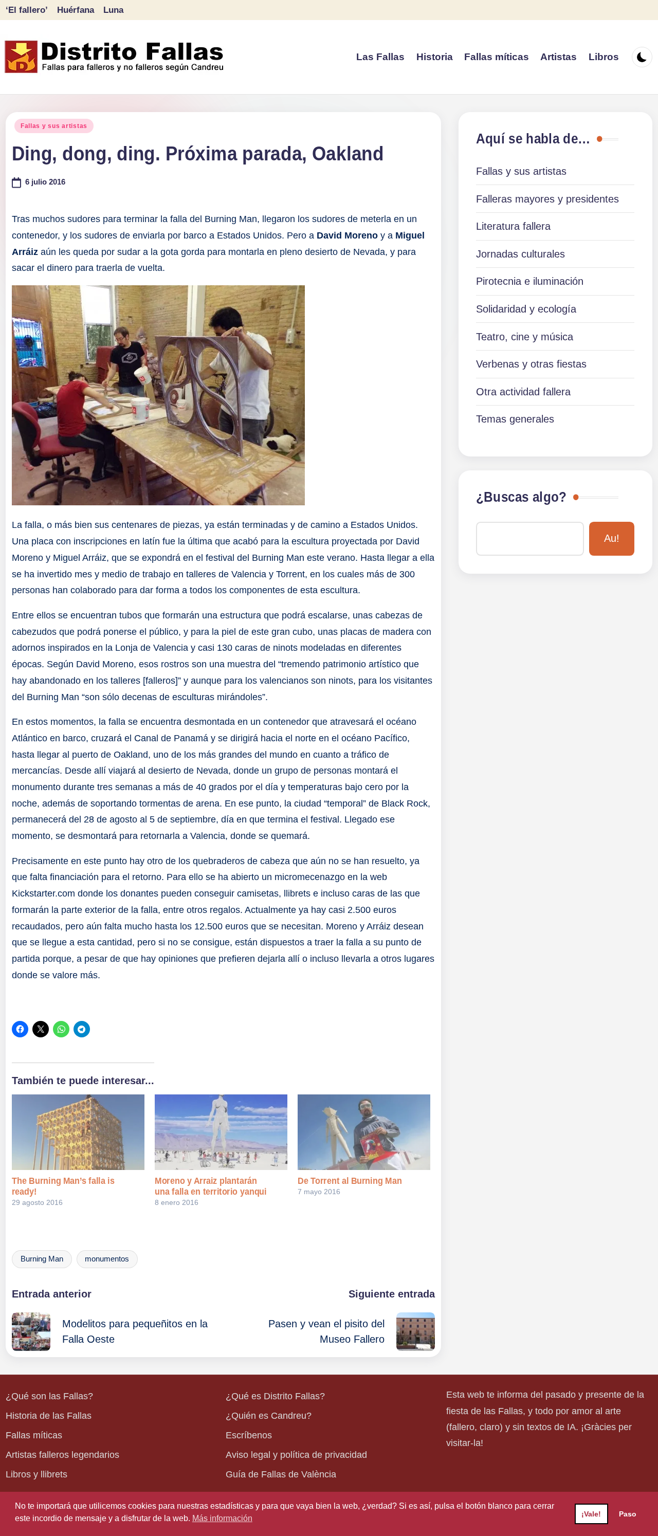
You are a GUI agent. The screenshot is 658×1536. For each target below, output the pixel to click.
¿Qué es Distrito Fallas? (275, 1396)
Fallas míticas (34, 1435)
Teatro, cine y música (524, 336)
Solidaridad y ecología (526, 309)
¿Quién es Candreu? (269, 1416)
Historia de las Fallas (49, 1416)
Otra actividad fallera (523, 391)
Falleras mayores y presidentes (547, 199)
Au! (611, 538)
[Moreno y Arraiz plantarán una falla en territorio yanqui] (221, 1132)
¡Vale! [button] (591, 1514)
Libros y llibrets (36, 1474)
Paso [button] (627, 1514)
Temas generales (515, 419)
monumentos (107, 1259)
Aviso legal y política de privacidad (296, 1455)
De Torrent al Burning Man (350, 1181)
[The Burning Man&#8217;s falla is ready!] (78, 1132)
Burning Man (42, 1259)
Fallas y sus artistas (54, 126)
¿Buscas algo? (521, 497)
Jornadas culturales (520, 254)
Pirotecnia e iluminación (529, 281)
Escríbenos (249, 1435)
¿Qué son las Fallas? (49, 1396)
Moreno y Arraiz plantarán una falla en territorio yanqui (211, 1186)
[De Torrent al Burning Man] (364, 1132)
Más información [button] (222, 1518)
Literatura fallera (513, 226)
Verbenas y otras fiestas (531, 364)
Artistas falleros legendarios (62, 1455)
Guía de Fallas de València (281, 1474)
